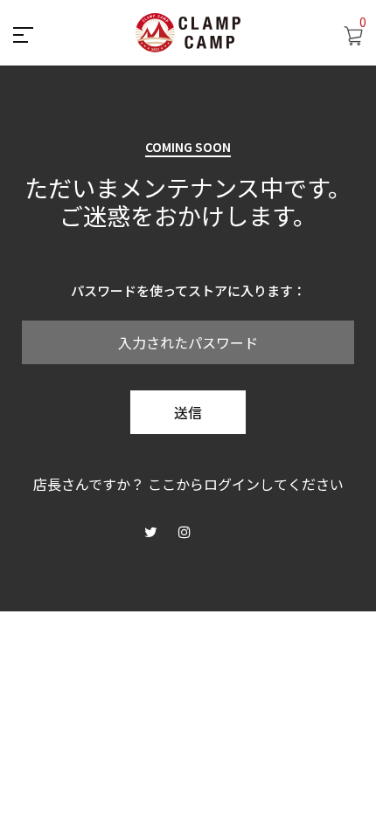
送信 (188, 412)
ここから (176, 483)
